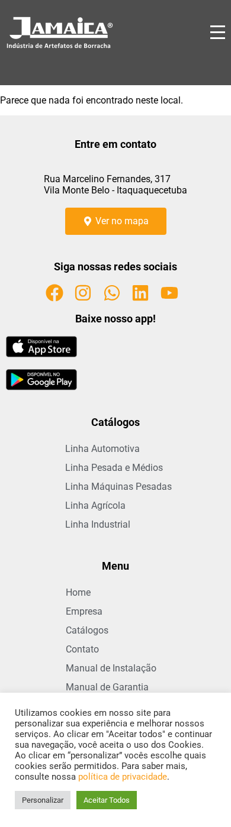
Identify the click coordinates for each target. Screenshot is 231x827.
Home (78, 592)
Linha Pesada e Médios (114, 467)
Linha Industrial (97, 524)
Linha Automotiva (102, 448)
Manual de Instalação (111, 668)
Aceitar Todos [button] (107, 800)
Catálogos (87, 630)
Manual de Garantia (107, 687)
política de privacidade (122, 776)
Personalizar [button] (42, 800)
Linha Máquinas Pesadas (118, 486)
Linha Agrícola (95, 505)
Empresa (84, 611)
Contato (82, 649)
